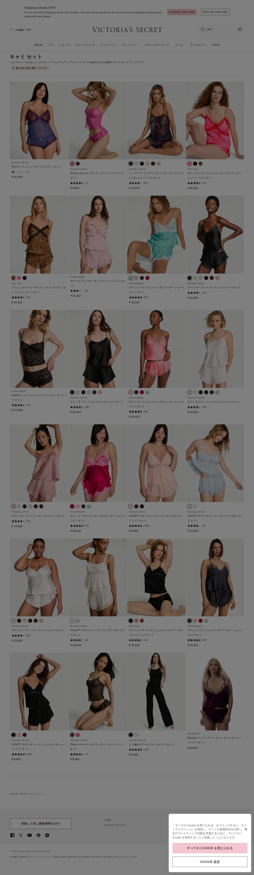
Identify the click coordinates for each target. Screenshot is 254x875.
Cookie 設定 (210, 861)
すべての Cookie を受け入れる (210, 848)
